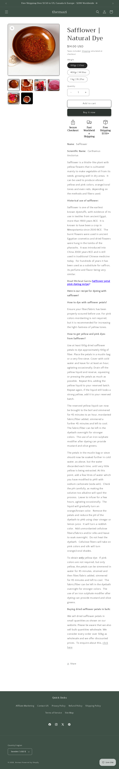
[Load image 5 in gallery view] (14, 98)
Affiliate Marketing (25, 706)
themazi (18, 762)
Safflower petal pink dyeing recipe (88, 282)
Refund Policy (75, 706)
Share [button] (73, 664)
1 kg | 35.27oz (77, 79)
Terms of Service (53, 713)
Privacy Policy (59, 706)
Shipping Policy (93, 706)
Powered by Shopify (30, 762)
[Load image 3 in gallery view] (40, 85)
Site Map (69, 713)
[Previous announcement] (6, 3)
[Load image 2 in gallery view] (27, 85)
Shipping (86, 51)
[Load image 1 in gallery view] (14, 85)
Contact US (43, 706)
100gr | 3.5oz (77, 65)
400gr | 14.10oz (78, 72)
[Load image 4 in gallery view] (54, 85)
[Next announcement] (113, 3)
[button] (6, 12)
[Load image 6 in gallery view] (27, 98)
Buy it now (89, 112)
